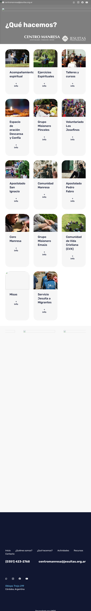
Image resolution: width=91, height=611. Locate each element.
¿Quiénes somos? (23, 550)
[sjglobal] (21, 419)
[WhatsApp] (74, 2)
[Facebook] (82, 2)
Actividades (63, 550)
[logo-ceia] (61, 419)
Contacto (9, 554)
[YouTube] (87, 2)
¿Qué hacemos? (45, 550)
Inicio (8, 550)
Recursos (78, 550)
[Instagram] (78, 2)
